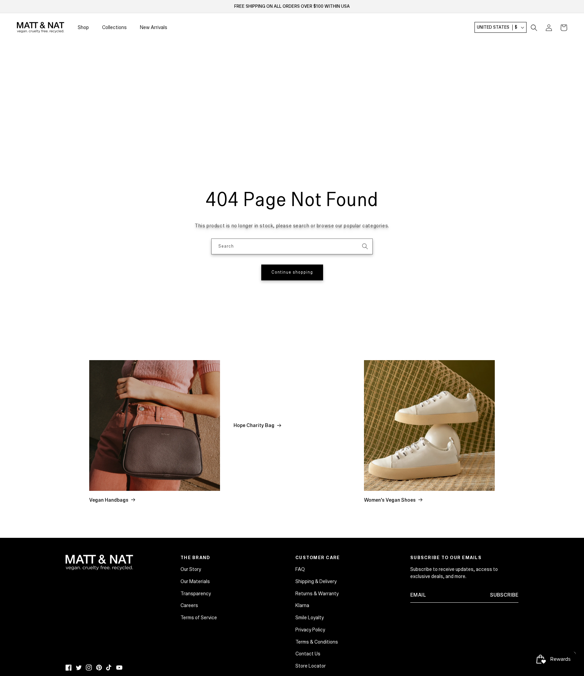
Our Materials (195, 581)
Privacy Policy (310, 629)
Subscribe (504, 595)
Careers (189, 605)
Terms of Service (198, 617)
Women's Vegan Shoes (390, 500)
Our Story (190, 569)
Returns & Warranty (317, 593)
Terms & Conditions (316, 642)
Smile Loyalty (309, 617)
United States (497, 27)
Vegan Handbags (108, 500)
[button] (534, 27)
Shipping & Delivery (316, 581)
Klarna (302, 605)
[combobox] (292, 246)
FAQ (300, 569)
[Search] (365, 246)
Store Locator (310, 666)
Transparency (195, 593)
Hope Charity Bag (254, 425)
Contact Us (307, 653)
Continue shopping (292, 272)
